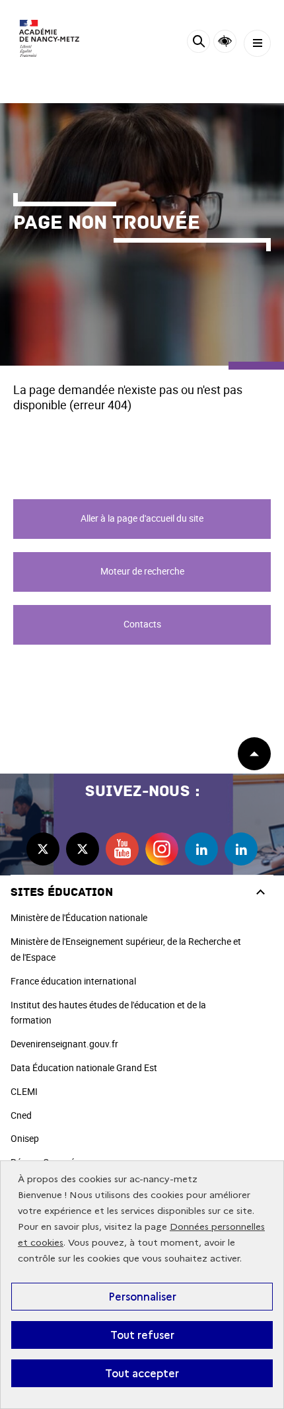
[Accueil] (49, 38)
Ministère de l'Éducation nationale (79, 917)
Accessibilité (224, 41)
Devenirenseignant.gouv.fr (64, 1043)
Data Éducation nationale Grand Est (84, 1067)
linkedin (201, 849)
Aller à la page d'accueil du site (142, 518)
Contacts (142, 624)
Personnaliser (142, 1297)
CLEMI (24, 1091)
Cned (21, 1115)
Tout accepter (142, 1373)
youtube (122, 849)
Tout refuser (142, 1335)
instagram (161, 849)
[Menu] (257, 43)
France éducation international (73, 981)
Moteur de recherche (142, 571)
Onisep (25, 1138)
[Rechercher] (198, 43)
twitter (42, 849)
